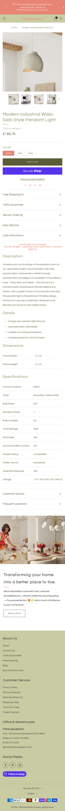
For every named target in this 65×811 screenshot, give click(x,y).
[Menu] (4, 18)
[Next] (58, 7)
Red (20, 153)
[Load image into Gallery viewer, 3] (39, 99)
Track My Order (11, 707)
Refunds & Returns (13, 697)
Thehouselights (12, 128)
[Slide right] (58, 99)
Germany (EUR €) (31, 788)
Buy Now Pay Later (13, 670)
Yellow (8, 153)
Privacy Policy (10, 687)
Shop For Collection (38, 10)
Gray (30, 153)
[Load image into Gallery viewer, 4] (51, 99)
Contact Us (9, 650)
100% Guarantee (12, 655)
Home (14, 28)
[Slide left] (7, 99)
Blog (5, 665)
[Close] (63, 7)
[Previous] (6, 7)
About (6, 645)
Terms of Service (12, 692)
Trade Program (11, 712)
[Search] (60, 18)
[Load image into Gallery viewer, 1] (14, 99)
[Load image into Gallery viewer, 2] (26, 99)
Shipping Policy (11, 702)
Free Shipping (10, 660)
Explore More (14, 613)
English (31, 793)
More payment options (32, 179)
